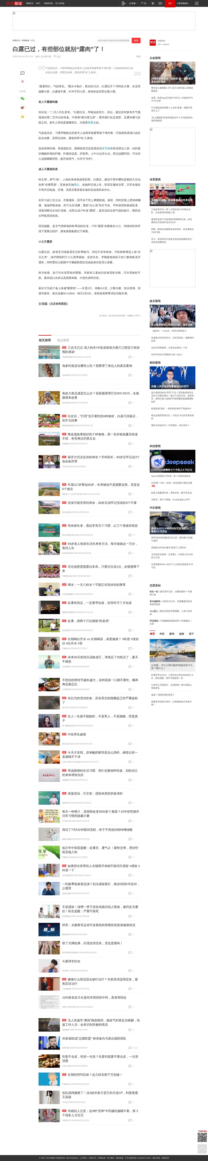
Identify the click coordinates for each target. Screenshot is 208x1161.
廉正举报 (156, 1158)
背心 (76, 184)
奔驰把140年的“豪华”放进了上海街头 (168, 547)
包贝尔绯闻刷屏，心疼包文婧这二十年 (169, 347)
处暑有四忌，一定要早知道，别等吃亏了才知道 (100, 602)
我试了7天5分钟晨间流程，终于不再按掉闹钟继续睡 (97, 829)
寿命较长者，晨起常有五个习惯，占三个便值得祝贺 (103, 525)
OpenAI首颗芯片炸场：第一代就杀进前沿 (170, 476)
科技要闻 (155, 446)
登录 (170, 3)
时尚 (162, 633)
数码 (171, 633)
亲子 (191, 633)
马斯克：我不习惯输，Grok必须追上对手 (170, 499)
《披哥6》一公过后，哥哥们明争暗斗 (169, 331)
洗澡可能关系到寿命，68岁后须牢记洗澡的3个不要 (102, 502)
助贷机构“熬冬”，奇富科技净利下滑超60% (171, 408)
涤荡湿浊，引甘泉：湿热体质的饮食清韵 (95, 793)
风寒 (90, 122)
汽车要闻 (155, 507)
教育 (152, 633)
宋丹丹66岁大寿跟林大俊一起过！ (167, 354)
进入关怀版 (59, 3)
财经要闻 (155, 362)
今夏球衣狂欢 (71, 961)
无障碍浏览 (48, 3)
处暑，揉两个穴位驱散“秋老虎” (88, 621)
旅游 (181, 633)
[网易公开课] (133, 3)
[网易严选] (144, 3)
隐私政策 (119, 1158)
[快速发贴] (22, 73)
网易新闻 (161, 41)
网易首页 (29, 3)
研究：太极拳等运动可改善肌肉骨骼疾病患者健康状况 (98, 925)
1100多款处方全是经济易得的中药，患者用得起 (94, 997)
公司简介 (83, 1158)
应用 (38, 3)
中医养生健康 (77, 734)
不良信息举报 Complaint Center (138, 1158)
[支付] (153, 3)
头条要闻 (155, 58)
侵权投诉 (165, 1158)
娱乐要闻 (155, 301)
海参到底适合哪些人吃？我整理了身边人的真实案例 (97, 365)
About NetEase (72, 1158)
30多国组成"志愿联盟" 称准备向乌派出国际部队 (94, 1038)
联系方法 (92, 1158)
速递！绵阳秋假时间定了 (163, 695)
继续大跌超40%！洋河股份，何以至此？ (170, 425)
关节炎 (106, 148)
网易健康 (25, 40)
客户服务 (110, 1158)
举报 (138, 56)
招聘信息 (101, 1158)
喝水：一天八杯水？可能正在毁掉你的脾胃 (97, 584)
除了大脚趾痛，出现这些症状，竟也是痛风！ (92, 943)
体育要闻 (155, 179)
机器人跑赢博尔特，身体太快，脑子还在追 (171, 493)
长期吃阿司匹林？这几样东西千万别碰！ (95, 1074)
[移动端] (124, 3)
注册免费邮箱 (182, 3)
